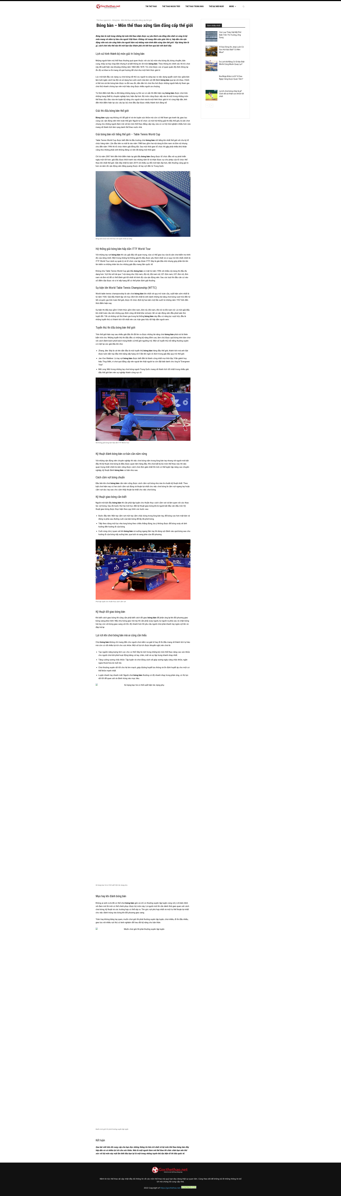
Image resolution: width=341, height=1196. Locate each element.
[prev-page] (207, 105)
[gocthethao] (108, 6)
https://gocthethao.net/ (170, 1188)
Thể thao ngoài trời (103, 20)
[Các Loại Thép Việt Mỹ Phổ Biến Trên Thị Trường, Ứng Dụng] (211, 36)
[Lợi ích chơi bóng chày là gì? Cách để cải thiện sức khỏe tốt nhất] (211, 95)
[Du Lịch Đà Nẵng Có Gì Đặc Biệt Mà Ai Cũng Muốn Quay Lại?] (211, 65)
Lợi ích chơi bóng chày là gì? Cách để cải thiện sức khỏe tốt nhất (231, 93)
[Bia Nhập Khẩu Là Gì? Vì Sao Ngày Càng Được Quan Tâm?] (211, 80)
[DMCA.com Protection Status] (189, 1188)
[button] (243, 6)
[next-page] (211, 105)
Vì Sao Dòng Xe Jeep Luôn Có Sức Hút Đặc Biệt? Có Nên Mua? (231, 49)
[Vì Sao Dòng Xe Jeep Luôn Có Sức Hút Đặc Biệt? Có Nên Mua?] (211, 51)
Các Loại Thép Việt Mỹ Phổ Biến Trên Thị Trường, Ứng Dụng (230, 34)
